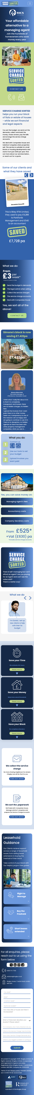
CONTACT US (16, 89)
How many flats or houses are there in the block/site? (16, 1011)
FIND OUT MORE (17, 779)
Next (31, 175)
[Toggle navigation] (30, 3)
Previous (26, 175)
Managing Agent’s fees (17, 501)
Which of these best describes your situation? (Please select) (14, 1021)
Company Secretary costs (17, 521)
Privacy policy (15, 1071)
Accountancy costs (17, 511)
